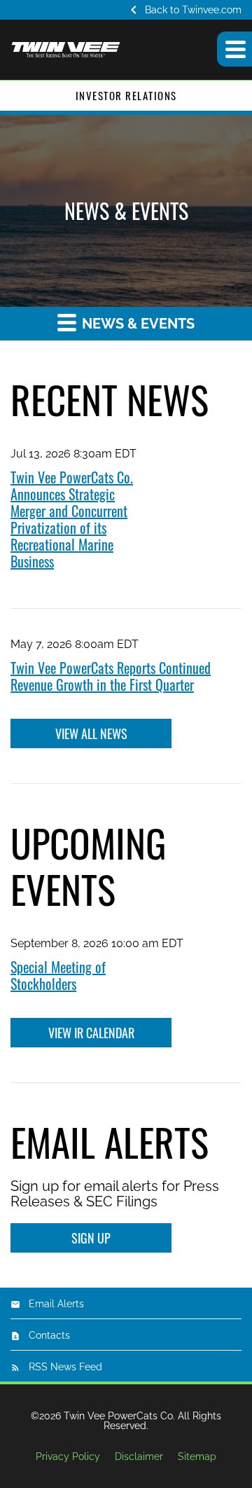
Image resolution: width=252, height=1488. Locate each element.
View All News (91, 733)
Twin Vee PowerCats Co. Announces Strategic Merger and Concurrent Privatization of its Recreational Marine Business (71, 519)
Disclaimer (139, 1456)
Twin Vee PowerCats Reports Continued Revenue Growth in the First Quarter (110, 676)
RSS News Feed (65, 1366)
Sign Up (91, 1238)
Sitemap (197, 1456)
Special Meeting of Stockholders (58, 975)
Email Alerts (56, 1303)
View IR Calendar (91, 1033)
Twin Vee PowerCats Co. (119, 1415)
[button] (234, 49)
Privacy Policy (68, 1456)
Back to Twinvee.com (183, 9)
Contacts (49, 1335)
